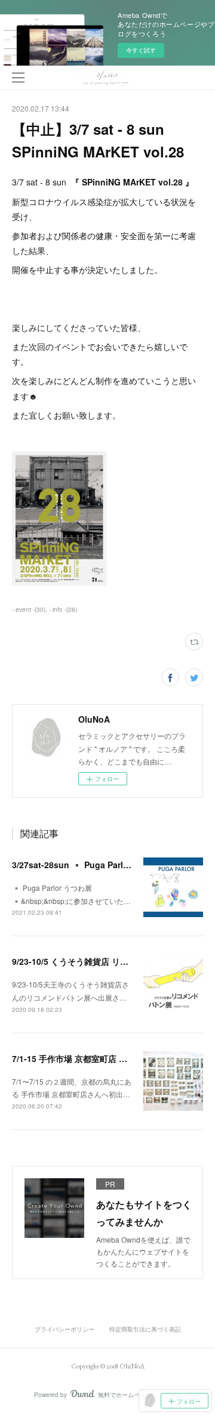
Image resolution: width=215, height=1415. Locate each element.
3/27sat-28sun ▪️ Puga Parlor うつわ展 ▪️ (96, 865)
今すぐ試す (141, 50)
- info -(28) (63, 609)
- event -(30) (28, 609)
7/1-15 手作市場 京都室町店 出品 (74, 1058)
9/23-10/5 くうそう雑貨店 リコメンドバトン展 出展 (109, 961)
